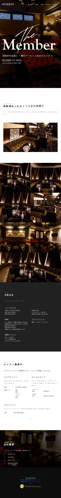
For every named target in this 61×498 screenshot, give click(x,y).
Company (55, 4)
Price (42, 4)
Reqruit (48, 4)
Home (31, 4)
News (36, 4)
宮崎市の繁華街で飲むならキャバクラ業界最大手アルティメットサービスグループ (30, 481)
